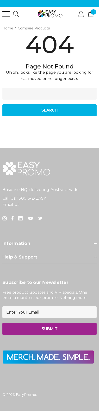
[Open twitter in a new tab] (41, 218)
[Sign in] (81, 14)
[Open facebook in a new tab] (12, 218)
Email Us (10, 204)
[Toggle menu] (6, 13)
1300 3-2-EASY (31, 198)
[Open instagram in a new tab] (5, 218)
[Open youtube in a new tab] (31, 218)
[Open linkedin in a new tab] (21, 218)
